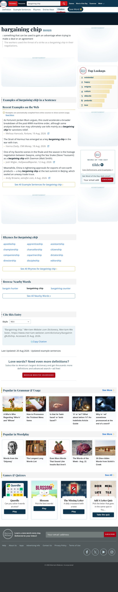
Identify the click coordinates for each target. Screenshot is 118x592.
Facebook (87, 552)
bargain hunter (10, 288)
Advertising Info (34, 545)
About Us (13, 545)
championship (10, 249)
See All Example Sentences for (38, 184)
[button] (101, 3)
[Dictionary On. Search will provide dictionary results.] (17, 3)
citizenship (56, 249)
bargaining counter (61, 288)
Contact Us (47, 545)
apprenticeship (35, 243)
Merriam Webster (8, 534)
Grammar (93, 3)
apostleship (9, 243)
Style (5, 321)
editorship (56, 260)
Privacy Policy (61, 545)
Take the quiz (103, 515)
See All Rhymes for (38, 268)
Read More (10, 115)
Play (15, 511)
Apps (21, 545)
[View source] (48, 133)
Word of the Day (81, 3)
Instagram (111, 552)
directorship (9, 260)
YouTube (103, 552)
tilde (96, 164)
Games (71, 3)
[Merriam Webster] (97, 154)
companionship (11, 255)
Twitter (95, 552)
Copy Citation (40, 341)
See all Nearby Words (38, 295)
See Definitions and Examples (97, 170)
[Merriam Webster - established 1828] (3, 3)
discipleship (33, 260)
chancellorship (34, 249)
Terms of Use (74, 545)
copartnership (34, 255)
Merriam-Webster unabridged (39, 375)
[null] (101, 164)
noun (47, 29)
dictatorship (57, 255)
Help (4, 545)
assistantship (57, 243)
